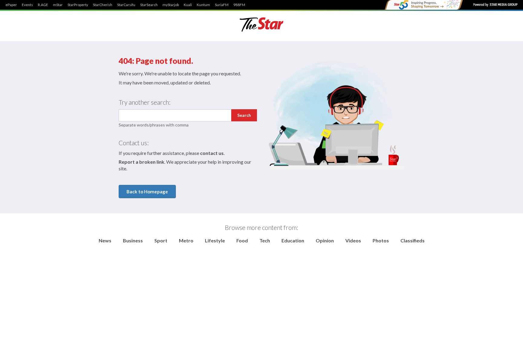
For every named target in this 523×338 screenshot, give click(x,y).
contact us (212, 153)
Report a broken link (141, 162)
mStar (58, 5)
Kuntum (203, 5)
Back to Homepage (147, 191)
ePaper (11, 5)
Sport (160, 240)
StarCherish (102, 5)
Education (292, 240)
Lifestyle (215, 240)
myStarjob (171, 5)
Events (27, 5)
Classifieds (412, 240)
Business (133, 240)
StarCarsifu (126, 5)
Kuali (188, 5)
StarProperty (77, 5)
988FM (239, 5)
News (105, 240)
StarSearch (149, 5)
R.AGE (43, 5)
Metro (186, 240)
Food (242, 240)
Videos (353, 240)
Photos (381, 240)
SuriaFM (222, 5)
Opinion (325, 240)
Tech (264, 240)
